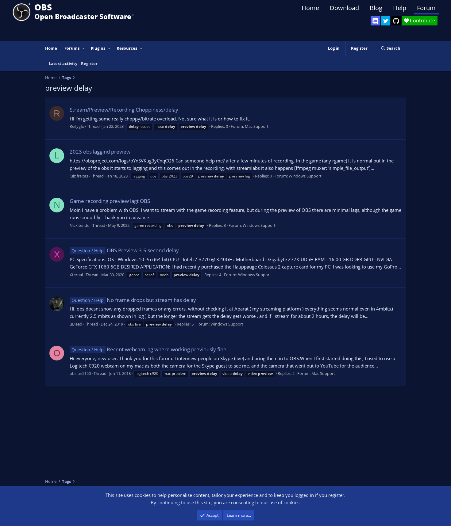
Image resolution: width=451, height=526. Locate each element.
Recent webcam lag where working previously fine (148, 349)
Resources (127, 48)
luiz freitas (79, 176)
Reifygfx (77, 126)
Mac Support (256, 126)
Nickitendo (80, 225)
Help (399, 8)
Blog (376, 8)
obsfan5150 (80, 373)
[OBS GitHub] (396, 20)
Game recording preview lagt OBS (110, 200)
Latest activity (63, 63)
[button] (83, 48)
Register (89, 63)
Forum (426, 8)
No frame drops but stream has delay (133, 299)
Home (310, 8)
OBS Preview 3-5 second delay (125, 250)
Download (344, 8)
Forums (71, 48)
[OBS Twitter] (385, 20)
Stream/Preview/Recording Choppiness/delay (124, 109)
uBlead (76, 324)
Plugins (98, 48)
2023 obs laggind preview (100, 151)
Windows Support (305, 176)
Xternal (76, 274)
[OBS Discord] (375, 20)
